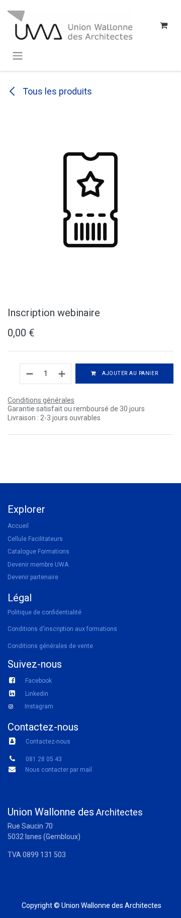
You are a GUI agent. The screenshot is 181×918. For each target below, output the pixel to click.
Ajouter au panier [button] (129, 373)
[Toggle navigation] (18, 55)
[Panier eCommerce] (163, 25)
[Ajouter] (62, 374)
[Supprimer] (29, 374)
